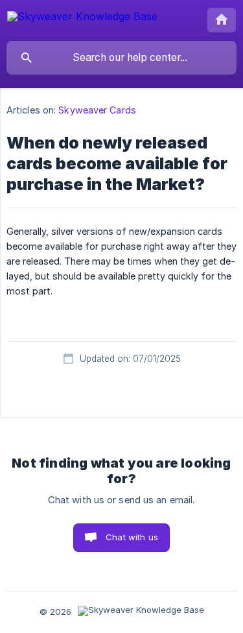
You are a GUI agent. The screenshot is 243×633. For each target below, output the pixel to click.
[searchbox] (121, 58)
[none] (82, 18)
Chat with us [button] (132, 537)
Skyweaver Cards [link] (97, 109)
